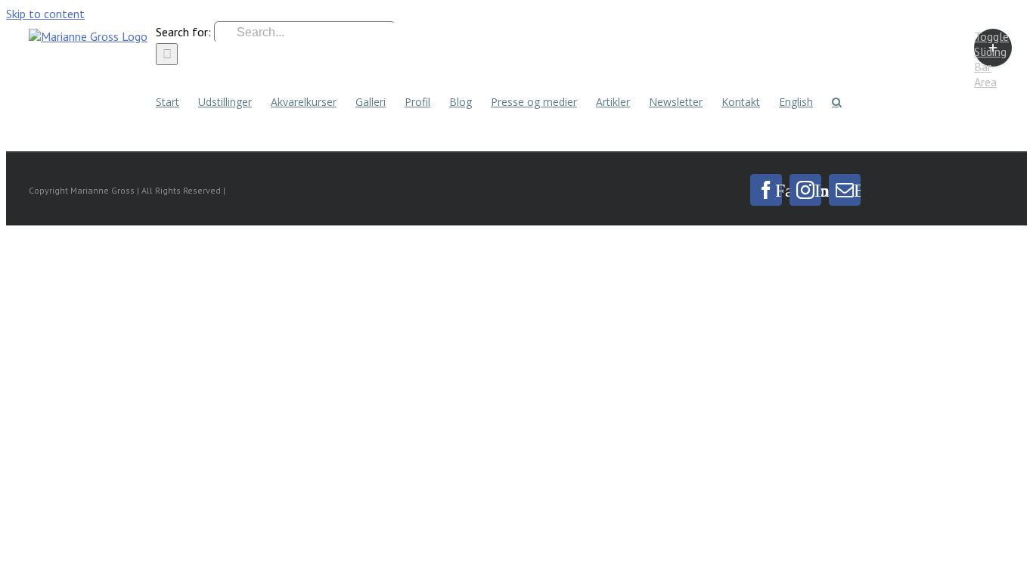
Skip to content (45, 13)
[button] (837, 100)
